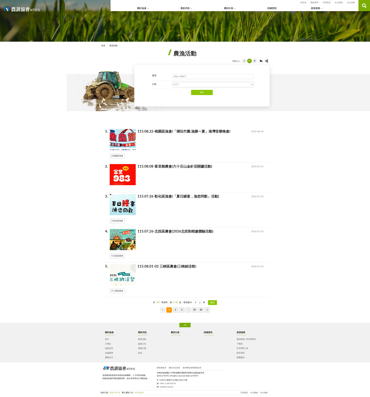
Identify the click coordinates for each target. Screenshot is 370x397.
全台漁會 (351, 3)
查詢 (364, 5)
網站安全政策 (174, 368)
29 (194, 310)
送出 (202, 92)
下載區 (240, 344)
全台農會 (339, 3)
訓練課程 (272, 8)
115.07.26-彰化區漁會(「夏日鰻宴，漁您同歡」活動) (186, 196)
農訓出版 (228, 8)
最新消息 (185, 8)
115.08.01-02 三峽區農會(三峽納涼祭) (186, 266)
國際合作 (109, 357)
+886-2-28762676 (167, 384)
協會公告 (142, 344)
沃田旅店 (327, 3)
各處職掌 (109, 353)
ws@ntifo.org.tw (166, 387)
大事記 (108, 344)
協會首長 (109, 348)
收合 (185, 325)
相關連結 (241, 357)
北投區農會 (118, 256)
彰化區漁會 (118, 221)
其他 (140, 353)
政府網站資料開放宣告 (192, 368)
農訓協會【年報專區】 (247, 339)
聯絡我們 (314, 3)
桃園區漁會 (118, 156)
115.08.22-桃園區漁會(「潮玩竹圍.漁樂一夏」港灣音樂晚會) (186, 131)
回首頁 (303, 3)
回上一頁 (261, 61)
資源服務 (315, 8)
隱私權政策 (161, 368)
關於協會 (141, 8)
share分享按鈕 (266, 61)
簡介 (107, 339)
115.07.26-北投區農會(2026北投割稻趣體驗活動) (186, 231)
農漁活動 (113, 46)
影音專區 (241, 353)
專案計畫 (142, 348)
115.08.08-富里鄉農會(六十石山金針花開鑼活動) (186, 166)
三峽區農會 (118, 291)
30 (201, 310)
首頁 (103, 46)
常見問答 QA (242, 348)
